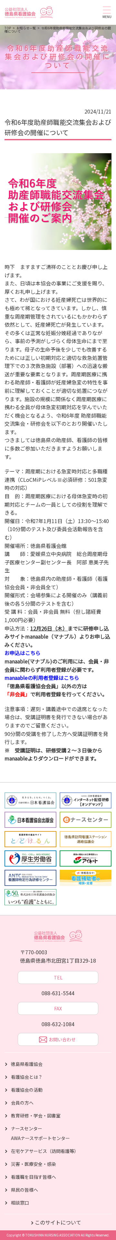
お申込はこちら (23, 653)
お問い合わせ (62, 1039)
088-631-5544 (58, 993)
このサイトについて (58, 1222)
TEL (58, 977)
